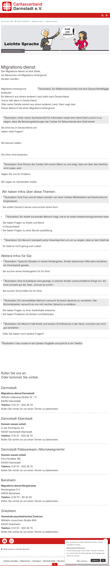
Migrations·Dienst (51, 21)
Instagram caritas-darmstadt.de (11, 541)
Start (11, 21)
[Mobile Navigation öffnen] (107, 15)
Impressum (36, 561)
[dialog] (86, 552)
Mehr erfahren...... (83, 561)
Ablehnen (95, 560)
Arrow (54, 564)
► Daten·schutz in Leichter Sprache (15, 549)
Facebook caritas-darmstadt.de (4, 541)
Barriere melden (64, 561)
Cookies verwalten (10, 561)
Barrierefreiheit (49, 561)
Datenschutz (25, 561)
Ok (103, 560)
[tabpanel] (55, 40)
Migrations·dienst (38, 21)
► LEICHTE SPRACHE (22, 21)
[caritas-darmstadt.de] (55, 6)
